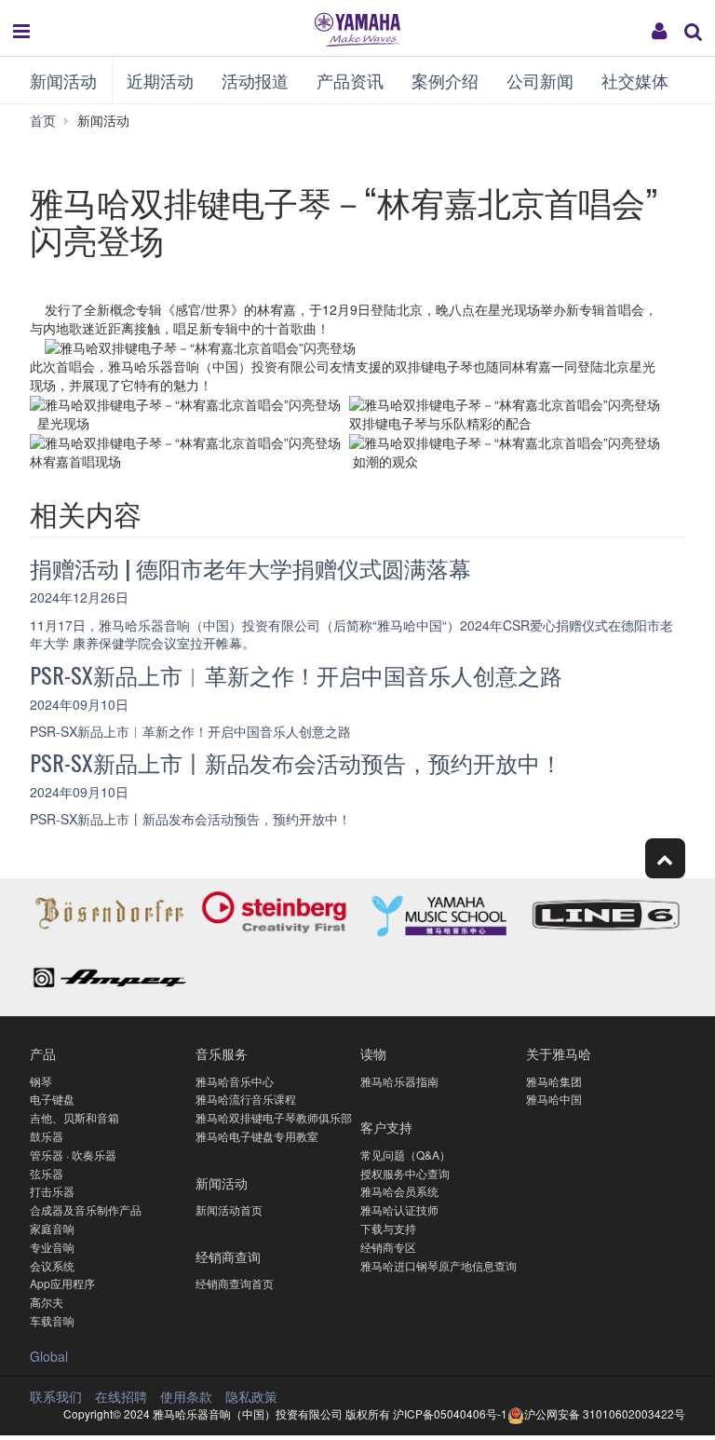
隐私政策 (251, 1396)
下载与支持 (388, 1228)
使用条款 (186, 1396)
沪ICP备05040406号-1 (450, 1413)
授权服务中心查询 (405, 1173)
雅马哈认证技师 (399, 1209)
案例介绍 (445, 80)
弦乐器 (46, 1173)
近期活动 (160, 80)
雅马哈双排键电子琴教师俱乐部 (274, 1117)
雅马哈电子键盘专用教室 (257, 1136)
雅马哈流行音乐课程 (246, 1099)
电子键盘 (52, 1099)
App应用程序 (62, 1283)
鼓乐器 (46, 1136)
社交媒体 (634, 80)
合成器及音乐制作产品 (86, 1209)
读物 (373, 1053)
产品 (43, 1053)
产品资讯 (350, 80)
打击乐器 (52, 1191)
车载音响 (52, 1320)
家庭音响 (52, 1228)
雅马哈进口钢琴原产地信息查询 (438, 1265)
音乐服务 (222, 1053)
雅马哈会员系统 (399, 1191)
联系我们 (56, 1396)
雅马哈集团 (554, 1081)
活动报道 (255, 80)
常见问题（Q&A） (405, 1154)
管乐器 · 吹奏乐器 (73, 1154)
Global (49, 1356)
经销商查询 (228, 1256)
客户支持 (386, 1126)
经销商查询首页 (235, 1283)
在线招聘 (121, 1396)
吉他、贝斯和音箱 (74, 1117)
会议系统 (52, 1265)
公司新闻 (539, 80)
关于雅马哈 (558, 1053)
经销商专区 (388, 1247)
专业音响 (52, 1247)
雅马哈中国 (554, 1099)
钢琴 (41, 1081)
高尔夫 (46, 1302)
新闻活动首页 (229, 1209)
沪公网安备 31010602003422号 (604, 1413)
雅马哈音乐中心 (235, 1081)
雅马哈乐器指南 (399, 1081)
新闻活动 (63, 80)
